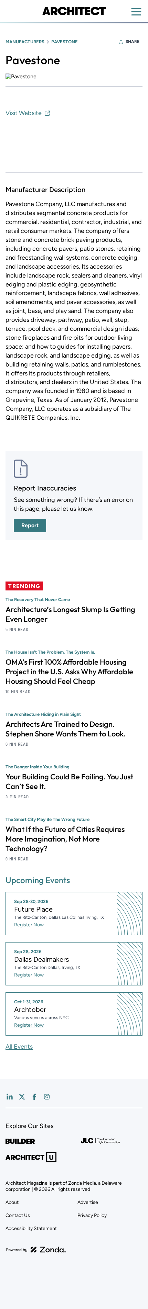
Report (30, 525)
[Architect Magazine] (73, 11)
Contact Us (18, 1215)
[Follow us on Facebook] (34, 1097)
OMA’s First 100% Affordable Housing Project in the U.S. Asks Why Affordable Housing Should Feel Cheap (69, 671)
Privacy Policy (92, 1215)
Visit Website (24, 113)
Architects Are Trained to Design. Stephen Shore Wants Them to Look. (66, 728)
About (12, 1202)
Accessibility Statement (31, 1228)
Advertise (87, 1202)
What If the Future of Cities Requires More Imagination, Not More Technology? (65, 838)
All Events (19, 1046)
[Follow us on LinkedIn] (10, 1097)
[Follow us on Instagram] (47, 1097)
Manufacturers (25, 42)
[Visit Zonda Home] (36, 1249)
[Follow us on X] (22, 1097)
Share (132, 41)
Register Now (29, 925)
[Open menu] (136, 12)
